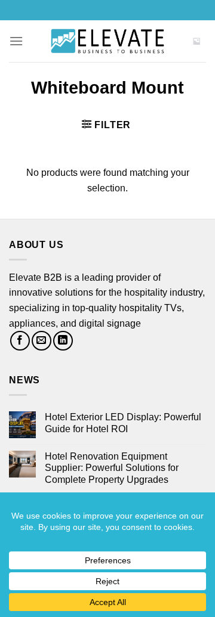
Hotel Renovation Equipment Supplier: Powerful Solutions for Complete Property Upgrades (112, 467)
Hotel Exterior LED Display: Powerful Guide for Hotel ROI (123, 422)
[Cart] (196, 41)
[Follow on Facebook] (20, 341)
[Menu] (16, 40)
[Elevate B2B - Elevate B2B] (107, 41)
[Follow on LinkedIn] (63, 341)
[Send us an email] (41, 341)
